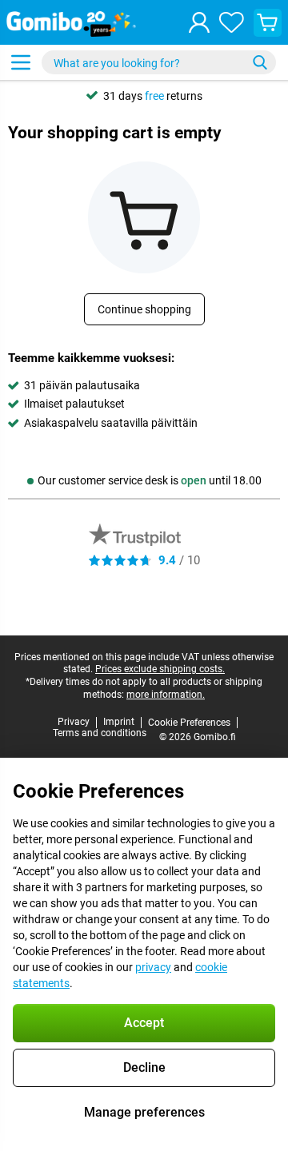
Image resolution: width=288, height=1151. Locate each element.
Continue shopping (144, 309)
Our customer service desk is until (150, 480)
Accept (144, 1022)
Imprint (118, 721)
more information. (165, 694)
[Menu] (21, 62)
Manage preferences (144, 1112)
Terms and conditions (99, 733)
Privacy (74, 721)
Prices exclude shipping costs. (160, 669)
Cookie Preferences (189, 722)
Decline (144, 1067)
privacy (153, 967)
